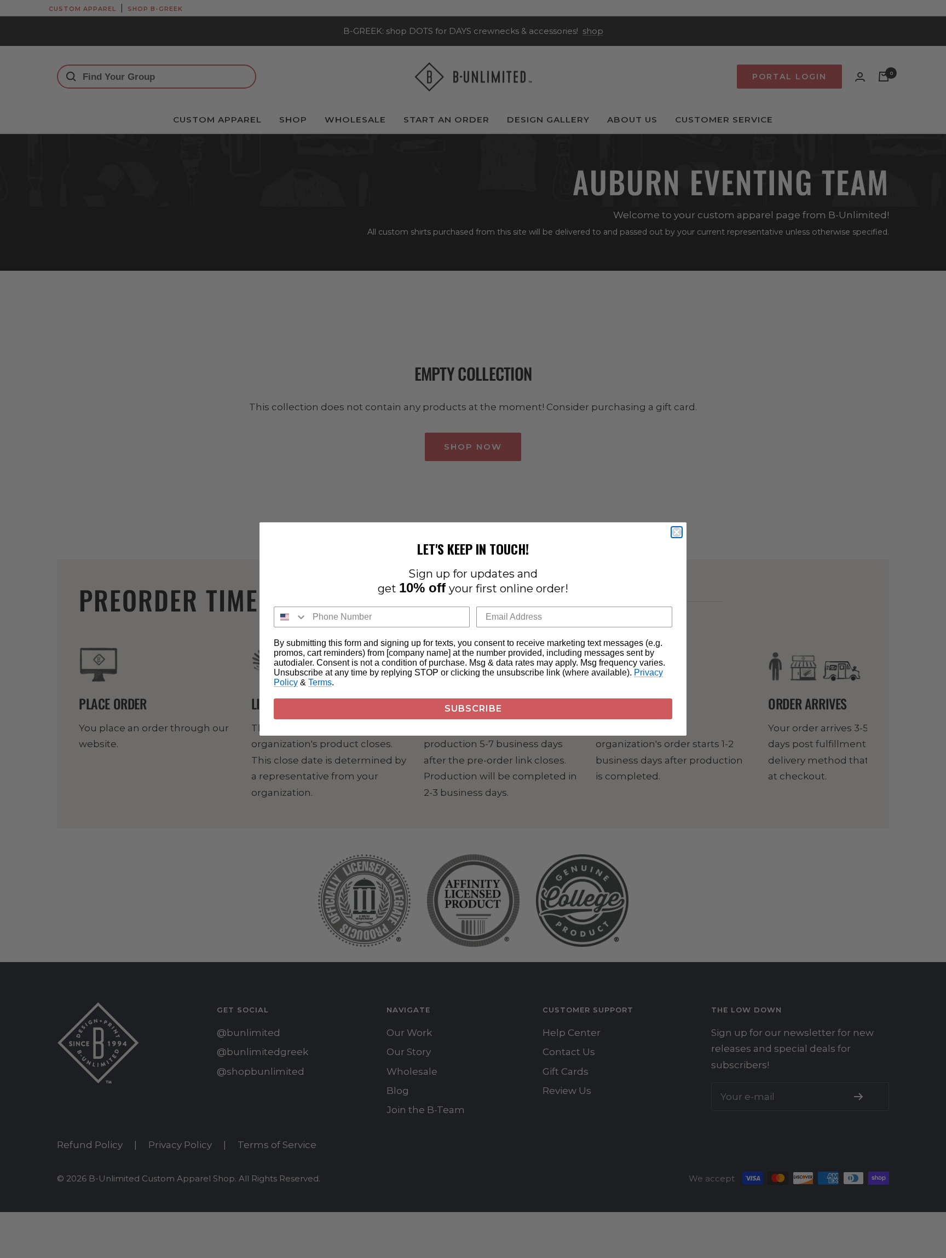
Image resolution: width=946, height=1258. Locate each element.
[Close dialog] (676, 532)
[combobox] (290, 617)
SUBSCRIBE (473, 708)
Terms (320, 682)
